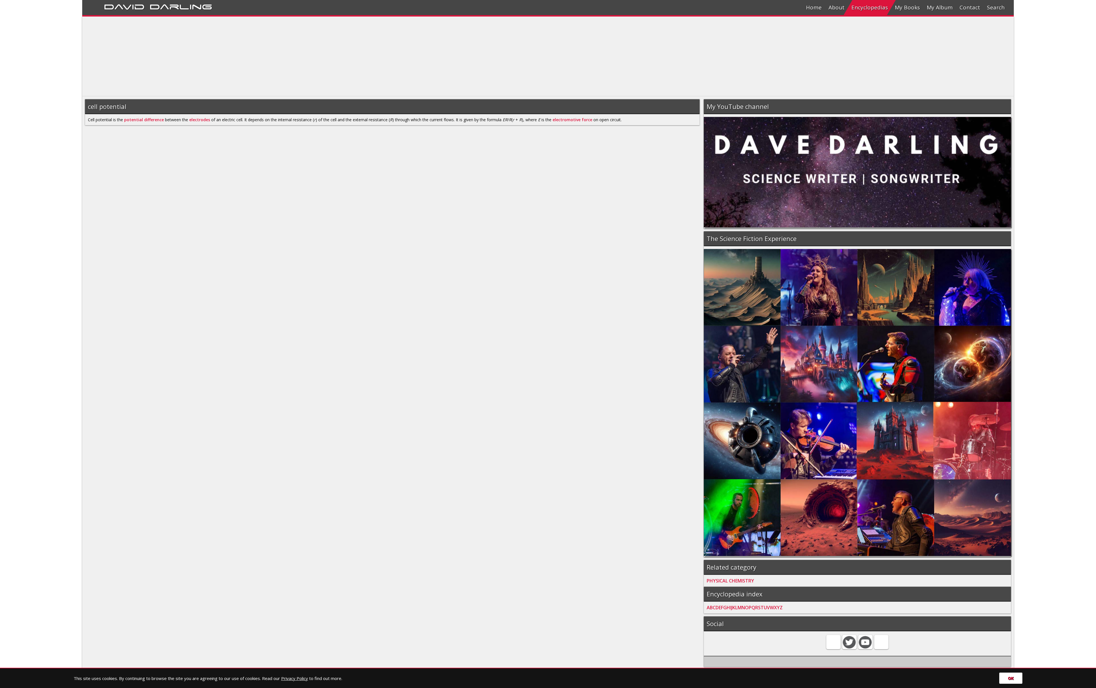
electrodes (199, 119)
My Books (907, 7)
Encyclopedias (869, 7)
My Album (940, 7)
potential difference (144, 119)
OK (1011, 678)
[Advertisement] (253, 56)
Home (814, 7)
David (124, 6)
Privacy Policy (294, 678)
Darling (181, 6)
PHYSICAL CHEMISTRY (730, 581)
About (837, 7)
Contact (970, 7)
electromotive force (572, 119)
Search (996, 7)
